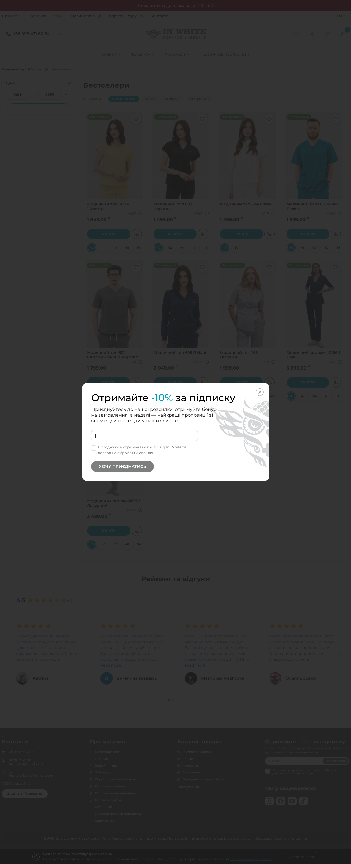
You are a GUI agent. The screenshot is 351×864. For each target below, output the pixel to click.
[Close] (260, 392)
